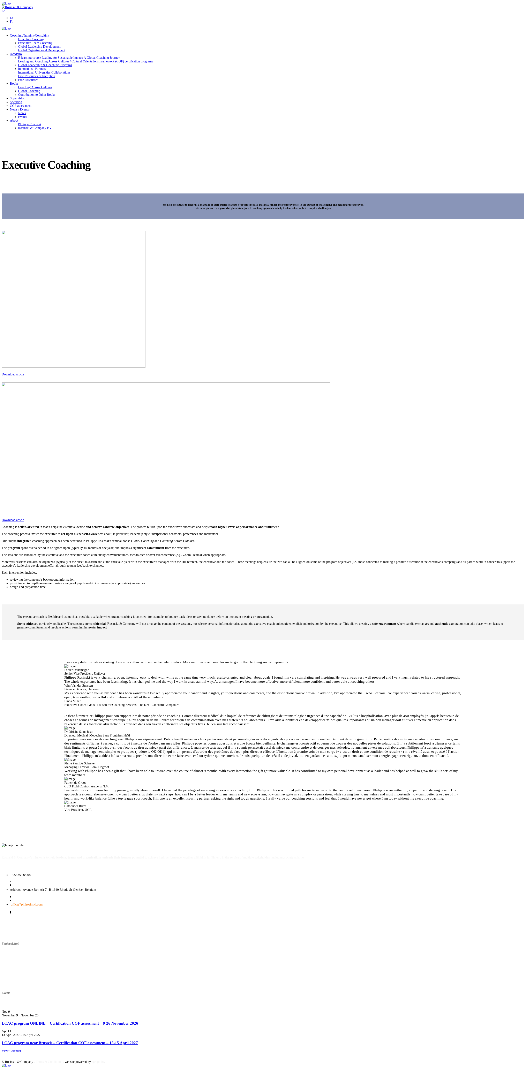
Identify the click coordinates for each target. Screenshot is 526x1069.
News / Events (19, 109)
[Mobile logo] (6, 1065)
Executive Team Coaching (35, 43)
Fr (11, 21)
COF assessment (20, 105)
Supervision (17, 98)
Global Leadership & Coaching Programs (45, 65)
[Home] (6, 3)
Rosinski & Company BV (35, 128)
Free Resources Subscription (36, 76)
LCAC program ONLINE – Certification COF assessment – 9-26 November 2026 (70, 1023)
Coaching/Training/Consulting (29, 35)
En (12, 18)
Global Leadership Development (39, 46)
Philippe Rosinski (29, 124)
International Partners (32, 68)
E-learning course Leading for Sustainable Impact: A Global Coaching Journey (69, 57)
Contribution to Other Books (36, 94)
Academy (16, 54)
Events (22, 117)
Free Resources (28, 80)
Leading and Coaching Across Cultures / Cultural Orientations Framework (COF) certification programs (85, 61)
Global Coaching (29, 91)
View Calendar (11, 1051)
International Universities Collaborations (44, 72)
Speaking (16, 102)
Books (14, 83)
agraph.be (98, 1061)
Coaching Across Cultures (35, 87)
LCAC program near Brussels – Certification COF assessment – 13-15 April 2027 (70, 1043)
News (22, 113)
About (14, 120)
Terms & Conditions (49, 1061)
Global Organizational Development (41, 50)
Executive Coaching (31, 39)
